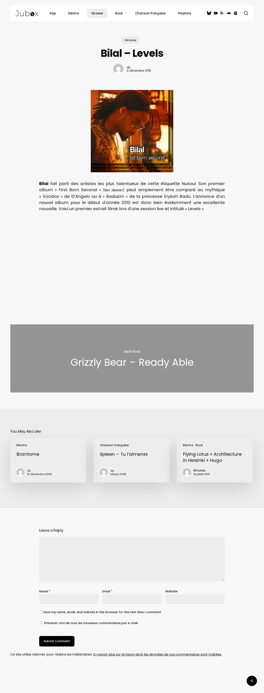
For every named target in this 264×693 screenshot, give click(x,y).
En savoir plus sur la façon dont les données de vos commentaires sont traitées (157, 654)
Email (107, 591)
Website (171, 591)
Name (44, 591)
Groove (130, 40)
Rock (199, 445)
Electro (21, 445)
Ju (128, 67)
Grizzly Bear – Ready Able (132, 358)
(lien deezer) (114, 190)
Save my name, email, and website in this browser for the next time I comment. (102, 612)
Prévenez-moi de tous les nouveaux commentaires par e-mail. (91, 623)
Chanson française (114, 445)
